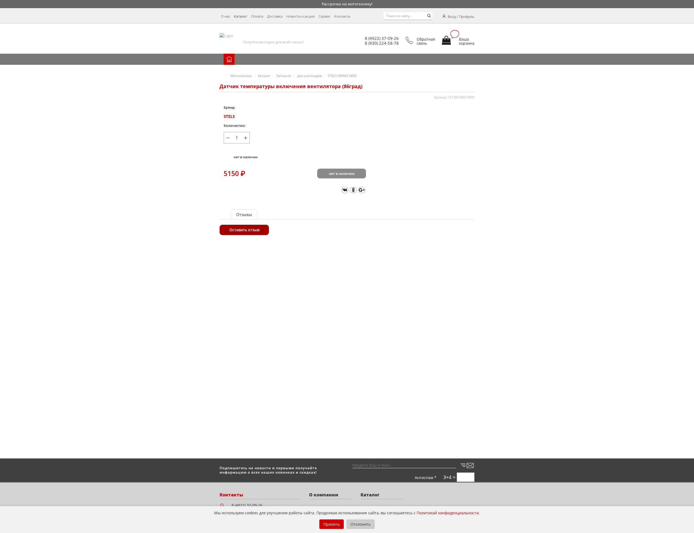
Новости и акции (300, 16)
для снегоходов (309, 75)
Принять (331, 524)
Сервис (324, 16)
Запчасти (283, 75)
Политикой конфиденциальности (448, 512)
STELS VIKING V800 (342, 75)
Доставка (274, 16)
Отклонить (361, 524)
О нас (225, 16)
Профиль (466, 16)
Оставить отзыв (244, 229)
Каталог (240, 16)
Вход (452, 16)
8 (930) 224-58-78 (382, 43)
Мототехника (241, 75)
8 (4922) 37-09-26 (382, 38)
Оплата (257, 16)
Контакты (342, 16)
